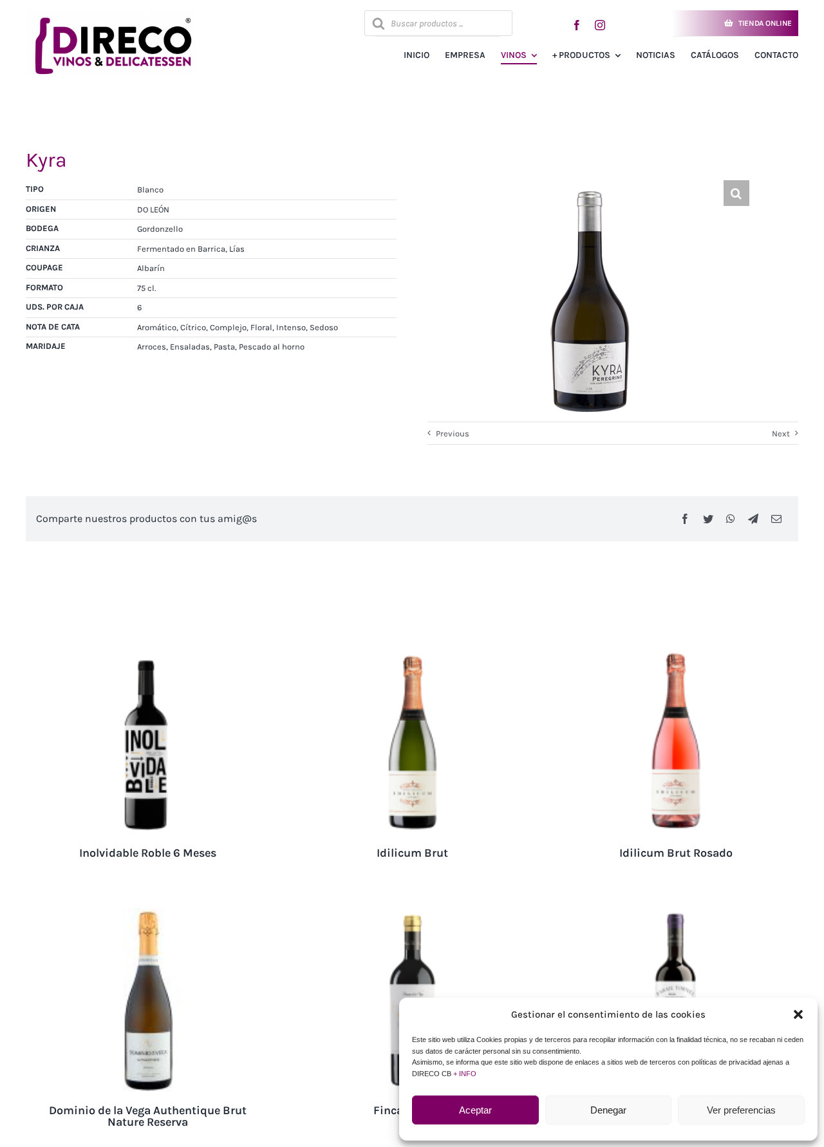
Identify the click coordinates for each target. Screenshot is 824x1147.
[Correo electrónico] (776, 518)
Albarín (151, 268)
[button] (798, 1014)
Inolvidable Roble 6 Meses (147, 853)
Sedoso (324, 327)
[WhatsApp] (731, 518)
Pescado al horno (271, 346)
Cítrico (193, 327)
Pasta (224, 346)
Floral (261, 327)
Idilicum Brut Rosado (676, 853)
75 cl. (146, 288)
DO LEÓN (153, 209)
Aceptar (475, 1110)
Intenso (291, 327)
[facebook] (577, 25)
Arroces (151, 346)
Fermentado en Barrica (181, 249)
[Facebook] (685, 518)
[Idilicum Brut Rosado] (676, 657)
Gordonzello (160, 229)
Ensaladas (190, 346)
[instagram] (600, 25)
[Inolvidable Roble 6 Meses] (148, 657)
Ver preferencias (741, 1110)
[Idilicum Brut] (412, 657)
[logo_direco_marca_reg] (111, 14)
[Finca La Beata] (412, 914)
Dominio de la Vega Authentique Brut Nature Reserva (148, 1116)
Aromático (156, 327)
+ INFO (464, 1073)
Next (781, 433)
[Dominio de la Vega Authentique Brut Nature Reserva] (148, 914)
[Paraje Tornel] (676, 914)
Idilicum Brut (412, 853)
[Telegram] (753, 518)
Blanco (150, 189)
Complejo (228, 327)
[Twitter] (708, 518)
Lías (237, 249)
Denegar (608, 1110)
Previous (452, 433)
